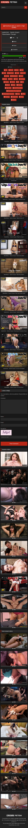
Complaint (14, 49)
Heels (4, 73)
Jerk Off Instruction (18, 87)
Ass (6, 70)
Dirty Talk (20, 84)
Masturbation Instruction (9, 93)
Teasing (6, 81)
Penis (16, 79)
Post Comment (14, 443)
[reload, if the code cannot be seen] (6, 435)
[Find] (25, 7)
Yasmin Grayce (16, 67)
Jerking (7, 76)
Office (11, 79)
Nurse (21, 76)
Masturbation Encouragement (14, 90)
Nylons (5, 79)
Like (13, 37)
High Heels (11, 73)
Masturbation (14, 76)
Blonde (11, 70)
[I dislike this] (17, 38)
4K (18, 81)
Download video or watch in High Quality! (15, 26)
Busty (17, 70)
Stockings (23, 79)
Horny (17, 73)
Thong (22, 96)
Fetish (9, 2)
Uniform (13, 81)
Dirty (22, 70)
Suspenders (15, 96)
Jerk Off (23, 73)
